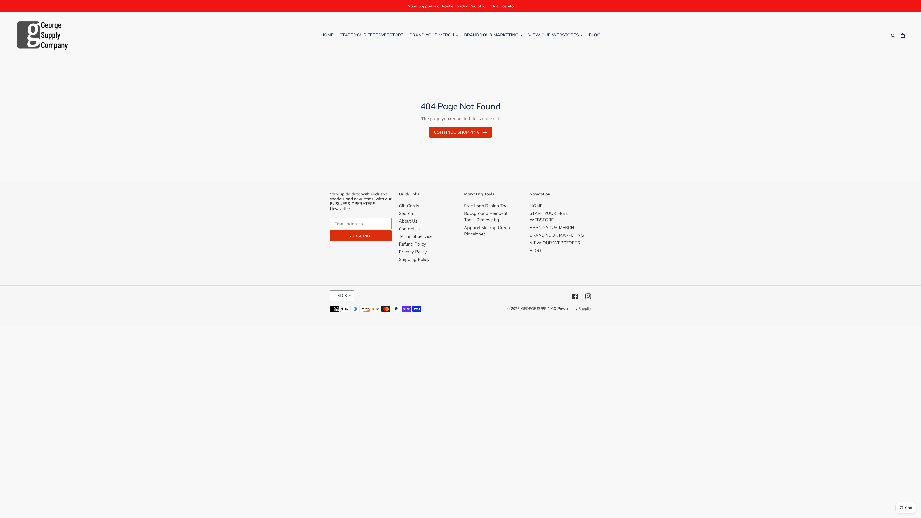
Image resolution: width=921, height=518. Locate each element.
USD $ (340, 295)
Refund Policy (412, 244)
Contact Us (410, 228)
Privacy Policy (413, 251)
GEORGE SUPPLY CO (538, 308)
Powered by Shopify (574, 308)
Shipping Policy (414, 259)
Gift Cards (409, 205)
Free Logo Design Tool (486, 205)
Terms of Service (415, 236)
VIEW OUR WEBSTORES (555, 243)
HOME (536, 205)
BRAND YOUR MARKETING (557, 235)
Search (406, 213)
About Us (408, 221)
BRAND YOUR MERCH (552, 227)
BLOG (535, 250)
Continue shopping (457, 132)
